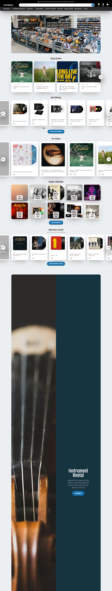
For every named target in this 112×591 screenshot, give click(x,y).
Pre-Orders (19, 193)
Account (103, 5)
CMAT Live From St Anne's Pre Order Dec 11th (24, 158)
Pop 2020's (92, 211)
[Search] (92, 5)
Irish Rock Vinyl (19, 211)
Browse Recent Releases (56, 131)
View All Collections (56, 222)
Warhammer (30, 8)
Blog (86, 8)
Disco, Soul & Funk (56, 211)
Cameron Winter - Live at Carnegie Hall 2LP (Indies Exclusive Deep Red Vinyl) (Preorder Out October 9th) (53, 158)
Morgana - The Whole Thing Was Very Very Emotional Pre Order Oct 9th (81, 158)
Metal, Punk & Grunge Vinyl (74, 211)
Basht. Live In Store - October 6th (90, 76)
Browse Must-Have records (56, 263)
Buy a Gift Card (69, 8)
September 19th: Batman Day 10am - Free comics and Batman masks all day (67, 76)
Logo (8, 5)
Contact (61, 8)
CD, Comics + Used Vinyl (50, 8)
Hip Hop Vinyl (74, 193)
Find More (78, 493)
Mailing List (79, 8)
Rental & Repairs (39, 8)
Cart (108, 5)
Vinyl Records (6, 8)
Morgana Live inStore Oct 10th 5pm (21, 76)
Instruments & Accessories (19, 8)
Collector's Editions (38, 193)
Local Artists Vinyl (38, 211)
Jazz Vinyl (92, 193)
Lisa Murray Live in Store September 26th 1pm (44, 76)
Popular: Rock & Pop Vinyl (56, 193)
